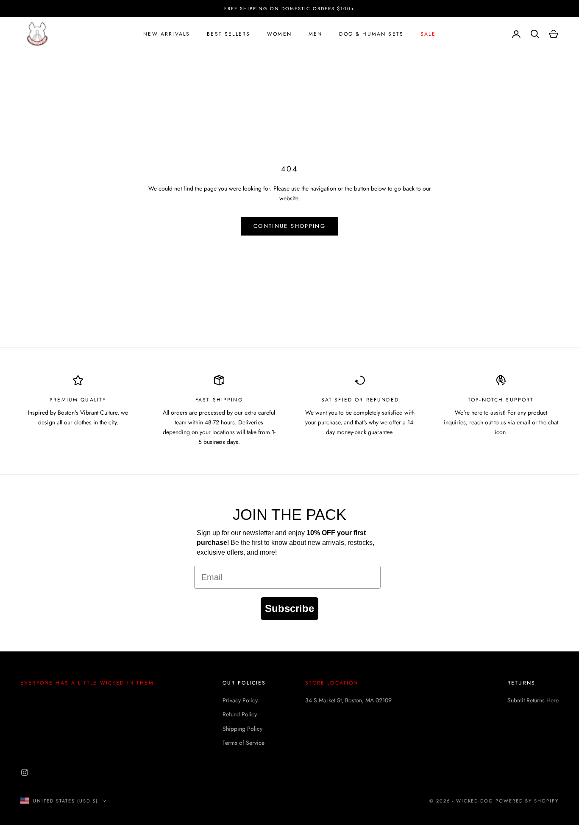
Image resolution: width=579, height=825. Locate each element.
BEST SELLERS (228, 34)
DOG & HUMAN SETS (371, 34)
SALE (428, 34)
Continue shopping (289, 226)
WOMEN (279, 34)
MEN (315, 34)
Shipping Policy (242, 728)
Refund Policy (240, 714)
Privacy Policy (240, 700)
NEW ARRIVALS (166, 34)
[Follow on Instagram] (24, 772)
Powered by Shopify (527, 800)
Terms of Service (243, 742)
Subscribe (289, 608)
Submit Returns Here (533, 700)
